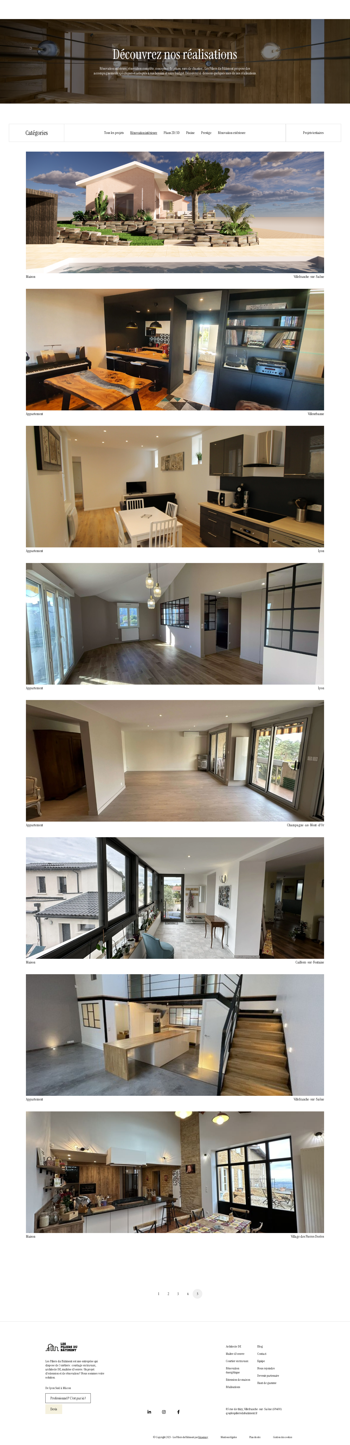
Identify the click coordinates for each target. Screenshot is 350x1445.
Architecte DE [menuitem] (233, 1346)
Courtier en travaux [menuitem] (237, 1361)
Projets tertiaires (313, 133)
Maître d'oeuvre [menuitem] (235, 1354)
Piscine (190, 133)
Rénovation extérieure (231, 133)
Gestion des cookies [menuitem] (282, 1437)
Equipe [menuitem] (261, 1361)
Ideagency (203, 1437)
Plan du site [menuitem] (254, 1437)
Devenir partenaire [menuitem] (268, 1376)
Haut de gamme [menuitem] (266, 1383)
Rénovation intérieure (143, 133)
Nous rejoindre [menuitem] (266, 1368)
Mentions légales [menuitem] (229, 1437)
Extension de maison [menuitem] (238, 1380)
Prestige (206, 133)
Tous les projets (114, 133)
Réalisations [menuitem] (233, 1387)
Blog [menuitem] (260, 1346)
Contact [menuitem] (261, 1354)
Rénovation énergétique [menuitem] (233, 1370)
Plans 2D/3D (172, 133)
